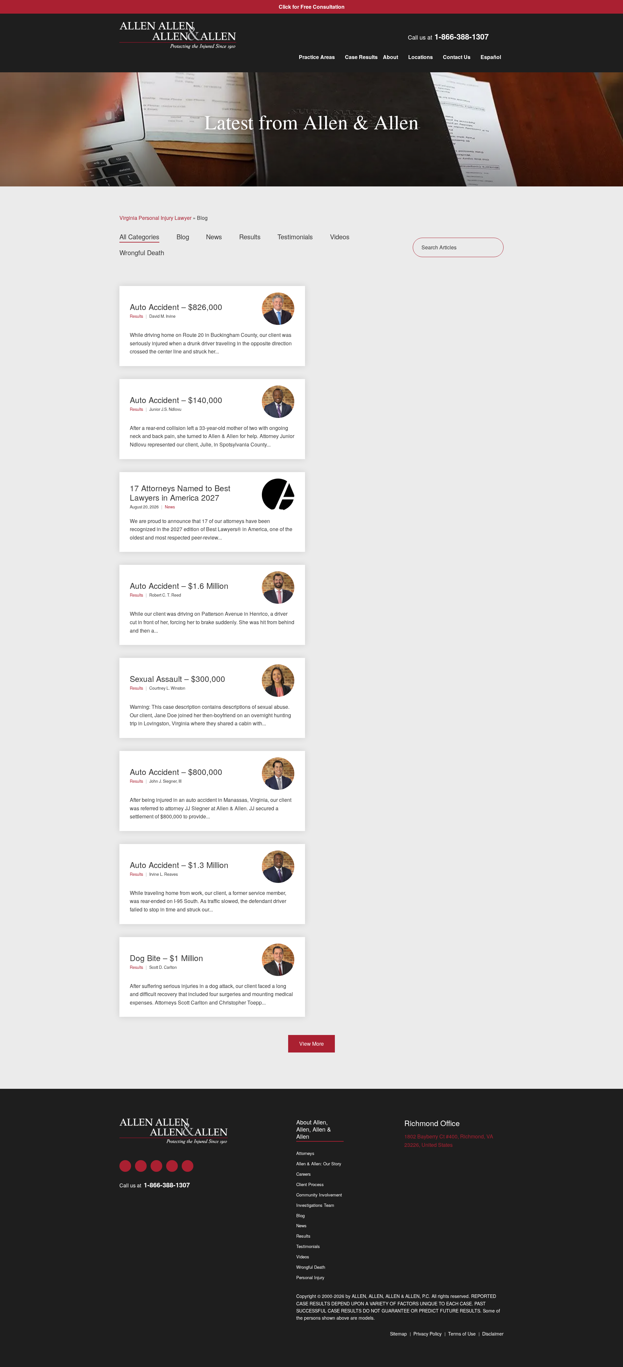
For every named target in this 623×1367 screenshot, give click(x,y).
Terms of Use (462, 1333)
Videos (339, 236)
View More (311, 1043)
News (214, 236)
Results (250, 236)
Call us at (448, 36)
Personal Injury (310, 1277)
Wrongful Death (141, 252)
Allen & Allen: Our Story (318, 1163)
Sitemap (398, 1333)
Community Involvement (319, 1195)
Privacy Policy (427, 1333)
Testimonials (295, 236)
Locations (420, 57)
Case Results (361, 57)
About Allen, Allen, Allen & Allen (313, 1129)
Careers (303, 1174)
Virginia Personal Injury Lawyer (155, 217)
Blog (183, 236)
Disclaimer (493, 1333)
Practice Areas (317, 57)
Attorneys (305, 1153)
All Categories (139, 236)
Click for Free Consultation (312, 6)
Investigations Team (315, 1205)
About (390, 57)
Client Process (310, 1184)
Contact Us (456, 57)
